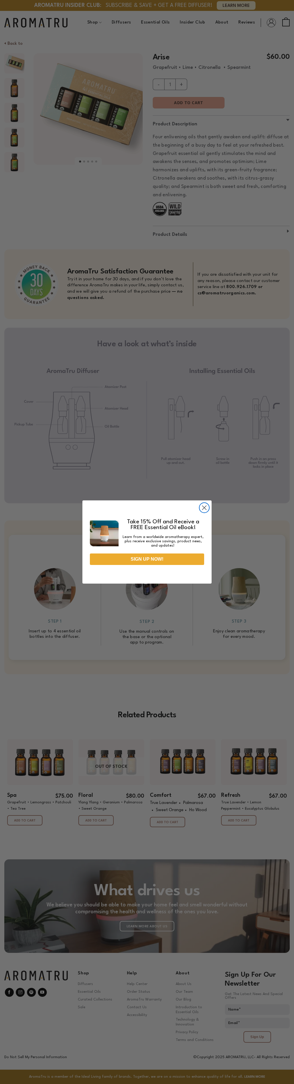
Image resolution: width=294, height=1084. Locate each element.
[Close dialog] (204, 508)
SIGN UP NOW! (147, 559)
